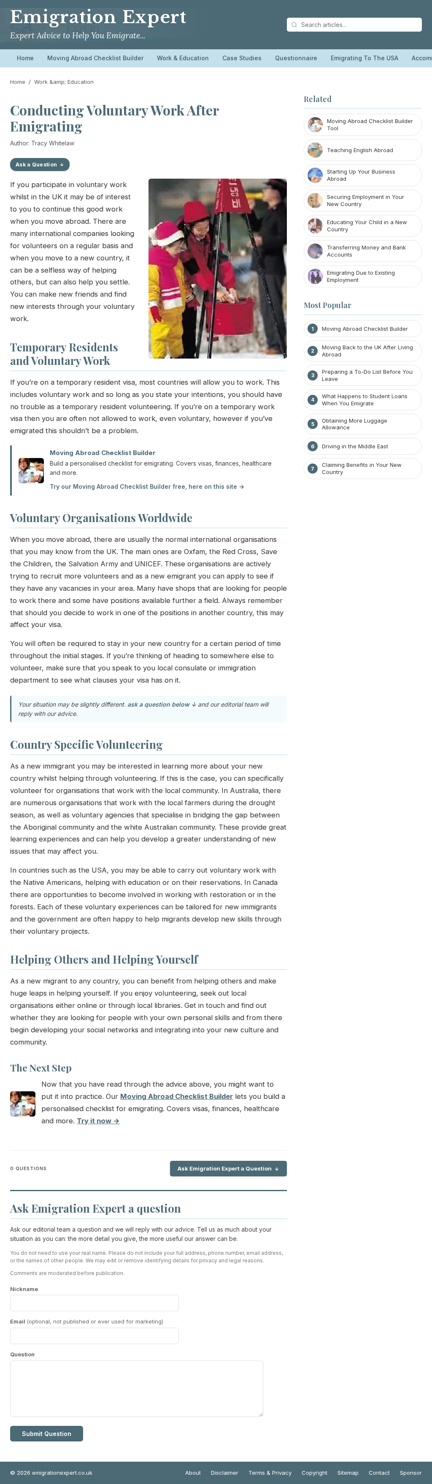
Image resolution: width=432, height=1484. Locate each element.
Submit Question (46, 1433)
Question (22, 1354)
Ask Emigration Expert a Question (225, 1168)
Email (86, 1321)
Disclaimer (224, 1472)
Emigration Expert (98, 17)
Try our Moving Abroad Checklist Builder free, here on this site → (147, 486)
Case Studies (242, 58)
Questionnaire (296, 58)
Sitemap (348, 1472)
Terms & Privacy (270, 1472)
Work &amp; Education (64, 81)
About (193, 1472)
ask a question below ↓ (161, 704)
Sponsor (411, 1472)
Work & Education (183, 58)
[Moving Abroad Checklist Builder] (22, 1106)
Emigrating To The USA (364, 58)
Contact (379, 1472)
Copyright (314, 1472)
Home (25, 58)
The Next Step (41, 1067)
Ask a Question (36, 164)
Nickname (24, 1289)
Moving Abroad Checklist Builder (95, 58)
